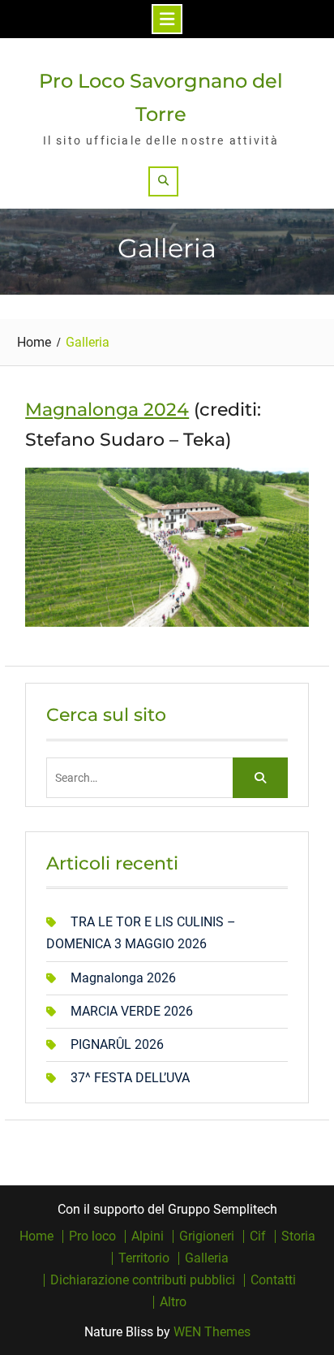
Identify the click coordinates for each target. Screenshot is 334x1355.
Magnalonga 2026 (123, 978)
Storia (298, 1236)
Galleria (207, 1258)
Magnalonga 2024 (107, 410)
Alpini (147, 1236)
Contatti (273, 1280)
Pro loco (92, 1236)
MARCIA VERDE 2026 (132, 1011)
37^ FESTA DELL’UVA (130, 1077)
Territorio (143, 1258)
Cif (258, 1236)
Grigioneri (206, 1236)
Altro (173, 1302)
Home (36, 1236)
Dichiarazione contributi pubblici (142, 1280)
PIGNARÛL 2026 (117, 1044)
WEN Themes (211, 1332)
